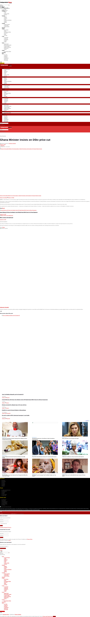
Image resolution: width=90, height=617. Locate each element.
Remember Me (4, 523)
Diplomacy (6, 10)
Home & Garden (6, 26)
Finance (5, 21)
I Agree (54, 616)
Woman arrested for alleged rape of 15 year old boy (14, 404)
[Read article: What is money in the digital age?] (45, 215)
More (3, 53)
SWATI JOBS (2, 611)
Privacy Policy (4, 503)
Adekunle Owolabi (12, 143)
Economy (5, 18)
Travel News (6, 37)
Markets (5, 22)
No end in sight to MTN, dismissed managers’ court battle (15, 415)
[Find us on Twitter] (0, 62)
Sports (3, 42)
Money (3, 485)
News (3, 7)
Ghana (3, 227)
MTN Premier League (7, 45)
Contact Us (4, 499)
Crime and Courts (7, 8)
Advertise (5, 56)
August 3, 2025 (3, 144)
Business (3, 15)
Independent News (6, 513)
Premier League (6, 46)
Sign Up (9, 527)
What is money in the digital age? (6, 217)
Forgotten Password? (4, 527)
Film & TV (5, 33)
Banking (5, 16)
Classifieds (4, 52)
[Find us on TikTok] (1, 62)
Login (3, 9)
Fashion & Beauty (7, 24)
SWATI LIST (2, 63)
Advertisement (4, 501)
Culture (3, 28)
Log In (9, 540)
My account (6, 60)
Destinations (6, 39)
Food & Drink (6, 25)
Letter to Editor (6, 13)
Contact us (6, 55)
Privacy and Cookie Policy (47, 616)
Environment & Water (7, 51)
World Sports (6, 48)
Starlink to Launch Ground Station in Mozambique (14, 410)
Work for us (6, 59)
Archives (5, 14)
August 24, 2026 (3, 214)
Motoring (3, 27)
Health (5, 9)
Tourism (5, 40)
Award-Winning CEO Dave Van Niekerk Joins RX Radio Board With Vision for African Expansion (19, 212)
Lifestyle (3, 23)
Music (5, 34)
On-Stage (5, 35)
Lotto (5, 12)
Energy (5, 19)
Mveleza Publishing (20, 513)
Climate (3, 50)
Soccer (5, 49)
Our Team (5, 54)
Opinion (5, 11)
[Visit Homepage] (6, 3)
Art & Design (6, 29)
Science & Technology (7, 20)
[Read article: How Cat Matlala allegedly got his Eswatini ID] (46, 354)
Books (5, 30)
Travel (3, 36)
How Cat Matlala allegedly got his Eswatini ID (12, 394)
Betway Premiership (7, 47)
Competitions (6, 57)
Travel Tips (6, 38)
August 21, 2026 (3, 219)
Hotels (5, 41)
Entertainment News (7, 32)
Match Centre (6, 43)
